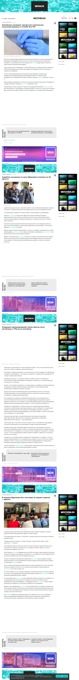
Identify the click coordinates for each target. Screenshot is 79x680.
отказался (12, 215)
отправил (8, 594)
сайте (34, 63)
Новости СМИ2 (5, 163)
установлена (16, 232)
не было (14, 562)
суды (10, 292)
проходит (34, 559)
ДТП (12, 292)
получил (40, 77)
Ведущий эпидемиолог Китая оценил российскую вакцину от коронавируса (42, 132)
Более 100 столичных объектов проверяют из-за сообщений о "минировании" (40, 455)
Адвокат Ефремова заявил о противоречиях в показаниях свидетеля (39, 284)
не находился (13, 227)
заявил (14, 552)
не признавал (41, 582)
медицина (10, 142)
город (5, 463)
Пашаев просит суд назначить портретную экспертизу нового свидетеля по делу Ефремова (17, 284)
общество (6, 142)
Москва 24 (39, 18)
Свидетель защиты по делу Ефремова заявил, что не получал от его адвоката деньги (42, 640)
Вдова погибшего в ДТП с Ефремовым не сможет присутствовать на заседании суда (19, 640)
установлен (45, 573)
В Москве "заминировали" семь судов (19, 453)
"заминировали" (19, 445)
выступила (19, 578)
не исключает (46, 232)
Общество (14, 22)
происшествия (14, 463)
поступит (24, 84)
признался (7, 569)
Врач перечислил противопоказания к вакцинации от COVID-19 (19, 132)
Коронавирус (11, 140)
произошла (21, 237)
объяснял (46, 87)
